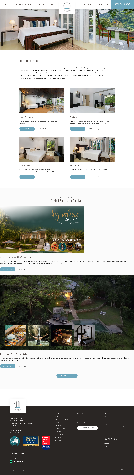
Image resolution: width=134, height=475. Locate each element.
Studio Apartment (26, 117)
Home (4, 4)
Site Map (106, 419)
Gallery (53, 4)
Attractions (60, 428)
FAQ (105, 416)
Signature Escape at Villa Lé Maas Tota (15, 257)
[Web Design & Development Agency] (121, 469)
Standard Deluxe (25, 165)
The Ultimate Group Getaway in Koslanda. (16, 354)
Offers (58, 437)
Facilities (46, 4)
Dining (39, 4)
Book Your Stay (122, 4)
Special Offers (90, 4)
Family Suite (75, 117)
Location (58, 422)
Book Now (27, 129)
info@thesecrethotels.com (19, 430)
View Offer (23, 269)
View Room (42, 129)
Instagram (106, 446)
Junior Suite (74, 165)
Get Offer (7, 269)
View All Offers (67, 376)
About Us (11, 4)
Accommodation (21, 4)
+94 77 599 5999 (15, 433)
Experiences (31, 4)
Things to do (60, 425)
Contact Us (103, 4)
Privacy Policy (107, 413)
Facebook (106, 443)
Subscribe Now (88, 428)
